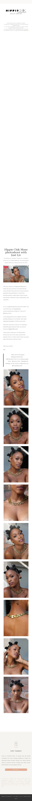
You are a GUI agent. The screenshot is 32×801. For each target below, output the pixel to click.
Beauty (14, 258)
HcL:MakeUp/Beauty (14, 260)
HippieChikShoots (9, 262)
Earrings (8, 363)
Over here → (16, 769)
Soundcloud (17, 309)
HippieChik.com (12, 329)
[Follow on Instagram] (15, 2)
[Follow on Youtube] (17, 2)
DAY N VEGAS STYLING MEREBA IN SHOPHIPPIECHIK (17, 133)
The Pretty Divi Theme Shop (21, 796)
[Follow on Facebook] (10, 2)
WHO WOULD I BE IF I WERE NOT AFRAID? (17, 181)
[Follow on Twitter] (12, 2)
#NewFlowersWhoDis (17, 230)
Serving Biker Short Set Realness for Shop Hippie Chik (17, 83)
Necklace (24, 361)
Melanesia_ (8, 258)
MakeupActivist (18, 262)
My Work (25, 262)
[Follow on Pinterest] (20, 2)
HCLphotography (24, 260)
